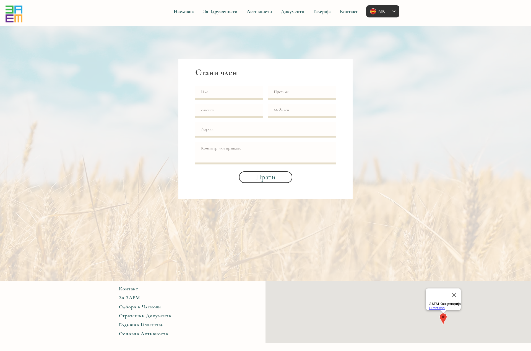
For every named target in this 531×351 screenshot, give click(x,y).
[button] (220, 11)
